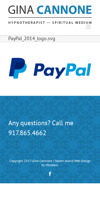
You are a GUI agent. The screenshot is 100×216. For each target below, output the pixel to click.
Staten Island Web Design (73, 161)
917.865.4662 (27, 132)
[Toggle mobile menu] (89, 27)
